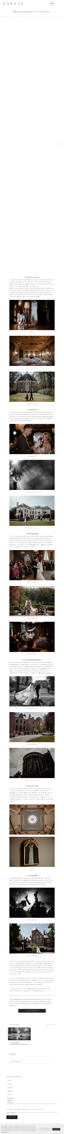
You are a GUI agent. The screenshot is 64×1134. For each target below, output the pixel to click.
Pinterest (10, 1100)
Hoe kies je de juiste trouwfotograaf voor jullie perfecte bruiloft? (19, 1043)
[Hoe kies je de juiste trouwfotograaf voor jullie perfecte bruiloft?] (19, 1033)
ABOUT (9, 1084)
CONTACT (10, 1095)
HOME (9, 1081)
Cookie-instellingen (45, 1129)
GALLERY (9, 1088)
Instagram (10, 1098)
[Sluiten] (63, 1126)
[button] (11, 1117)
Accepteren (56, 1129)
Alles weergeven (51, 1024)
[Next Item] (60, 144)
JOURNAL (9, 1091)
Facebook (10, 1103)
